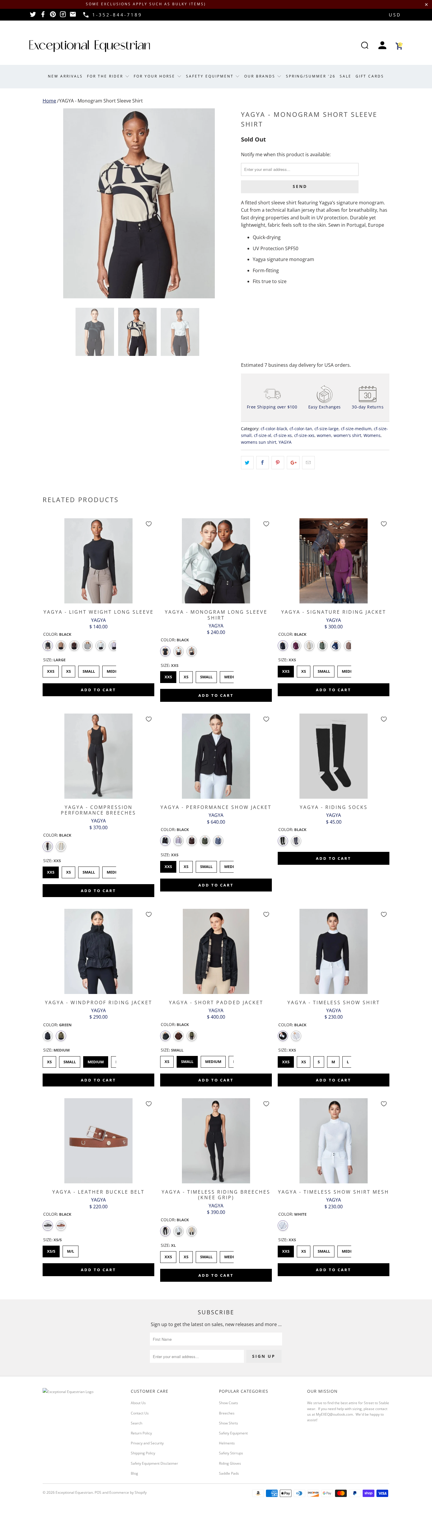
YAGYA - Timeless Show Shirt (333, 951)
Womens (372, 435)
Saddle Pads (229, 1473)
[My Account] (382, 46)
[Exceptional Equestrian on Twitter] (32, 16)
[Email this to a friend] (308, 463)
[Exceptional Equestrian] (89, 46)
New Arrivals (65, 76)
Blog (134, 1473)
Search (136, 1423)
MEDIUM (115, 670)
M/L (71, 1250)
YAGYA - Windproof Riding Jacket (98, 951)
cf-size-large (326, 428)
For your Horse (155, 76)
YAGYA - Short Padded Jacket (216, 951)
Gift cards (370, 76)
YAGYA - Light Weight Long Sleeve (98, 560)
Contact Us (140, 1413)
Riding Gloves (230, 1463)
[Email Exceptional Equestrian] (72, 16)
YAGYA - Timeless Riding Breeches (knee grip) (216, 1140)
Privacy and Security (147, 1443)
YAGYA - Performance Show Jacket (216, 756)
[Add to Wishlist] (149, 524)
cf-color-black (274, 428)
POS (98, 1492)
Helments (227, 1443)
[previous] (52, 203)
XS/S (51, 1250)
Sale (345, 76)
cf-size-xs (283, 435)
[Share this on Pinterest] (278, 463)
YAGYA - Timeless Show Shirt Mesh (333, 1140)
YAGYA (285, 442)
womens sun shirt (258, 442)
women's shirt (347, 435)
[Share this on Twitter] (247, 463)
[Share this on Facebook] (262, 463)
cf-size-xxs (304, 435)
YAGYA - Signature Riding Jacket (333, 560)
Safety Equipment (210, 76)
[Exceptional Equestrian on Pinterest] (52, 16)
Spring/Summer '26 (311, 76)
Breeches (227, 1413)
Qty (245, 299)
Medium (349, 670)
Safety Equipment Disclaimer (154, 1463)
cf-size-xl (262, 435)
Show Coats (228, 1402)
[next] (224, 203)
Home (49, 100)
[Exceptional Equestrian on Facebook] (42, 16)
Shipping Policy (143, 1453)
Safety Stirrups (231, 1453)
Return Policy (141, 1433)
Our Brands (260, 76)
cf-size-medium (356, 428)
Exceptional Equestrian (74, 1492)
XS (68, 670)
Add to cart (98, 689)
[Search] (365, 46)
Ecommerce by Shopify (128, 1492)
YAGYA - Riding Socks (333, 756)
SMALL (89, 670)
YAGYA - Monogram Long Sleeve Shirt (216, 560)
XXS (51, 670)
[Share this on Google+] (293, 463)
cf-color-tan (300, 428)
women (324, 435)
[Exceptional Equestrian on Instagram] (62, 16)
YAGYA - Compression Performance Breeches (98, 756)
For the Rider (106, 76)
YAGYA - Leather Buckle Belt (98, 1140)
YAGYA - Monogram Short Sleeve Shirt (101, 100)
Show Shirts (228, 1423)
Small (324, 670)
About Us (138, 1402)
